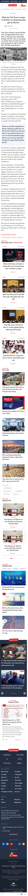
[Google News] (21, 894)
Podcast (9, 568)
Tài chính (18, 9)
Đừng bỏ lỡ (6, 500)
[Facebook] (3, 842)
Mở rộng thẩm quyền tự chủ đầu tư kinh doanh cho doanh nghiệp (11, 687)
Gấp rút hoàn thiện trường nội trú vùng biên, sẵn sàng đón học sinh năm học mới (13, 662)
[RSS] (23, 842)
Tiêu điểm (6, 9)
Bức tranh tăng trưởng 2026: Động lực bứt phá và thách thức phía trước (12, 457)
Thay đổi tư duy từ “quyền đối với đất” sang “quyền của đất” (13, 480)
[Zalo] (19, 842)
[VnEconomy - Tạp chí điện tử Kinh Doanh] (13, 748)
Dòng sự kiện (13, 701)
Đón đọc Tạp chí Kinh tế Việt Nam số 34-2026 (13, 412)
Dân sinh (4, 277)
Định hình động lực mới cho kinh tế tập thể (13, 434)
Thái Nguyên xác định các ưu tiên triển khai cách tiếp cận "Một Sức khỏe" (13, 522)
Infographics (16, 568)
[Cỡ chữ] (18, 894)
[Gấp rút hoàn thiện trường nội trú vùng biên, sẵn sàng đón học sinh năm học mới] (13, 650)
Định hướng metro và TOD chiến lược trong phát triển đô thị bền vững (12, 720)
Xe (20, 1)
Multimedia (7, 565)
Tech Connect (7, 761)
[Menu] (2, 894)
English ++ (20, 761)
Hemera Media (20, 887)
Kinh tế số (4, 246)
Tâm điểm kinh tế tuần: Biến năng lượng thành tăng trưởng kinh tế (12, 609)
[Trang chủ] (2, 9)
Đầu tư (12, 9)
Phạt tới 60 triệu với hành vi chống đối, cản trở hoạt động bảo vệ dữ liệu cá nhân (13, 266)
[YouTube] (11, 842)
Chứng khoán (5, 1)
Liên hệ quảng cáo (13, 832)
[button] (11, 557)
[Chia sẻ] (25, 894)
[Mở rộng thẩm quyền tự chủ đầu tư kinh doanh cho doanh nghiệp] (12, 676)
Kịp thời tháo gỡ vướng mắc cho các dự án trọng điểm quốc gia (13, 358)
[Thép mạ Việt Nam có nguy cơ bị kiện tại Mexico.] (13, 48)
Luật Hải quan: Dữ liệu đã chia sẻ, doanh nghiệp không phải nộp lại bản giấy (13, 327)
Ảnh (2, 797)
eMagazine (22, 568)
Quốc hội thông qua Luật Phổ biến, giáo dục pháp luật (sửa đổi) (13, 297)
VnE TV (24, 1)
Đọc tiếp (5, 370)
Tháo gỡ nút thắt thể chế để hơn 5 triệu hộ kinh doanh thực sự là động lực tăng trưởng (13, 389)
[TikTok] (15, 842)
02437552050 (6, 829)
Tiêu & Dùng (14, 1)
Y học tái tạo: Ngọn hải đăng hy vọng (12, 631)
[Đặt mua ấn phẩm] (23, 5)
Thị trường (13, 517)
